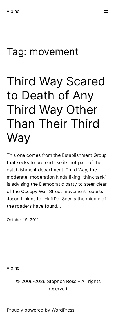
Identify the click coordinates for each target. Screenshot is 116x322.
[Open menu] (105, 11)
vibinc (13, 11)
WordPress (63, 310)
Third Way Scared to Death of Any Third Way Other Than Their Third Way (56, 109)
